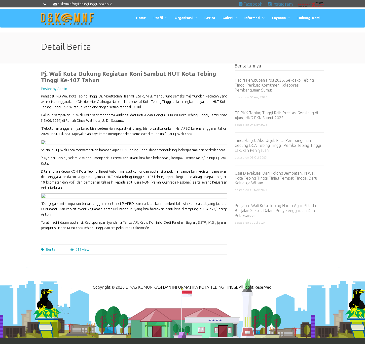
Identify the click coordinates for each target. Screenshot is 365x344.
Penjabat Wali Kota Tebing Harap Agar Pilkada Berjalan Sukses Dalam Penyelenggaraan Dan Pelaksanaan (275, 210)
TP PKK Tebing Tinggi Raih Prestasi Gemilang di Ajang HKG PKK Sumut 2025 (276, 115)
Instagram (282, 3)
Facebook (252, 3)
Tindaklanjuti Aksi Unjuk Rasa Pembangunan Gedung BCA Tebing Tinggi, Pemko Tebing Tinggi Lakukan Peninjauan (278, 145)
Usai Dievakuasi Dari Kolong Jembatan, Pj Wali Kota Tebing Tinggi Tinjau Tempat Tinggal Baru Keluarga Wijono (276, 178)
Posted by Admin (54, 89)
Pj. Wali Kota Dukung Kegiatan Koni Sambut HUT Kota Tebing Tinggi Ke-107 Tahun (128, 77)
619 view (82, 249)
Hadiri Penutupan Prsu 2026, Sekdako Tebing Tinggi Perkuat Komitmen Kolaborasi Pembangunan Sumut (274, 85)
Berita (50, 249)
